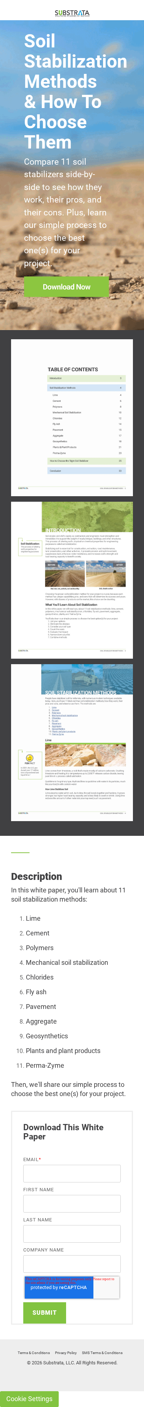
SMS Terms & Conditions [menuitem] (102, 1353)
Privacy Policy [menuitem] (66, 1353)
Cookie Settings (29, 1399)
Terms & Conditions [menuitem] (34, 1353)
